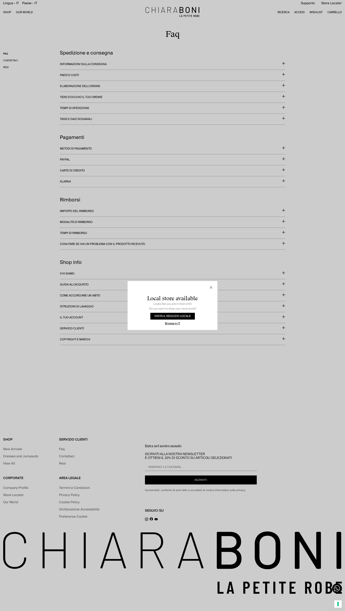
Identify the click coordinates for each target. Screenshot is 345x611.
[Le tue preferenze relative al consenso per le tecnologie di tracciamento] (338, 604)
